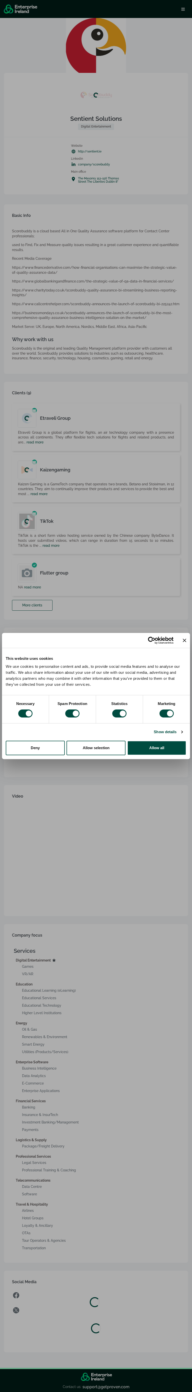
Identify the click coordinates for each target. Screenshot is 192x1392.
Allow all (156, 748)
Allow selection (96, 748)
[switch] (72, 713)
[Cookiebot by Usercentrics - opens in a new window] (152, 640)
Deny (35, 748)
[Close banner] (184, 640)
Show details (165, 732)
